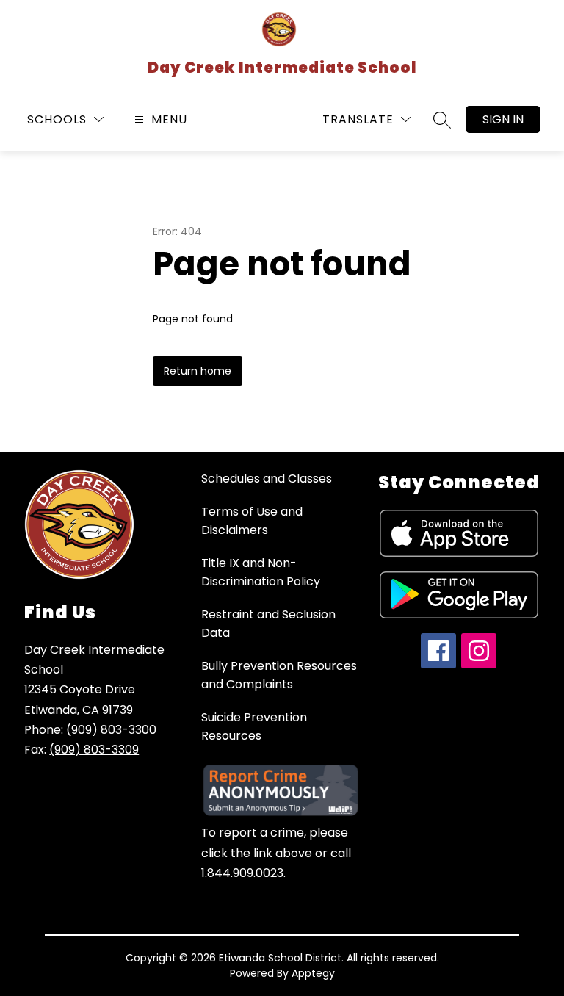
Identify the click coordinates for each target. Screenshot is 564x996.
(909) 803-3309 (94, 749)
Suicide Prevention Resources (254, 726)
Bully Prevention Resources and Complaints (279, 675)
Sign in (503, 119)
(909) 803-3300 (111, 729)
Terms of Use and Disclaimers (252, 520)
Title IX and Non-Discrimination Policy (260, 572)
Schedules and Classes (266, 478)
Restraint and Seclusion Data (268, 623)
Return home (197, 371)
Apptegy (313, 973)
